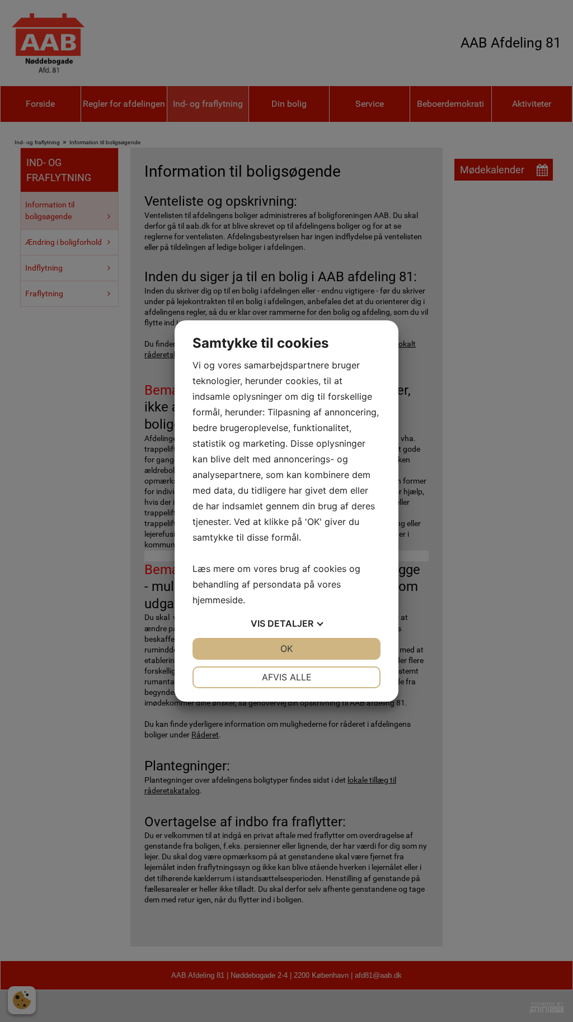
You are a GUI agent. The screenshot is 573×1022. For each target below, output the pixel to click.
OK (286, 648)
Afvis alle (287, 677)
